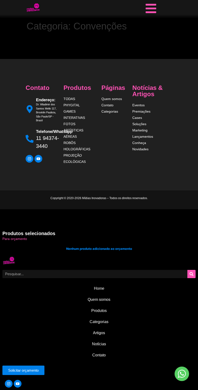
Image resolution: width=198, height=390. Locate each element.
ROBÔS (70, 143)
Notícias (99, 344)
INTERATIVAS (74, 118)
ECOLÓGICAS (75, 162)
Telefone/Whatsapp (54, 131)
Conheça (139, 143)
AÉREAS (70, 136)
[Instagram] (29, 159)
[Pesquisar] (191, 274)
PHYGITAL (72, 105)
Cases (137, 118)
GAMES (70, 111)
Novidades (140, 149)
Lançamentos (142, 136)
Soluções (139, 124)
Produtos (99, 311)
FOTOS (69, 124)
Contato (107, 105)
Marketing (140, 130)
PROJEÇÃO (73, 155)
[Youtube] (38, 159)
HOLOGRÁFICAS (77, 149)
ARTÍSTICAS (73, 130)
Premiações (141, 111)
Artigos (99, 333)
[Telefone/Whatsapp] (30, 139)
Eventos (138, 105)
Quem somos (111, 99)
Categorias (109, 111)
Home (99, 288)
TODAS (69, 99)
